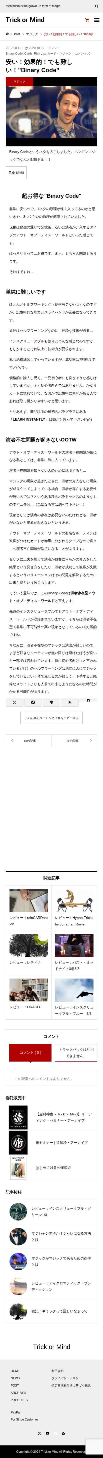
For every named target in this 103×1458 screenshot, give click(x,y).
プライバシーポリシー (67, 1378)
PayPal (15, 1412)
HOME (15, 1371)
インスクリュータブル (26, 341)
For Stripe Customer (24, 1419)
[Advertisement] (51, 809)
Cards (28, 53)
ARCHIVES (18, 1393)
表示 (20, 173)
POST (15, 1385)
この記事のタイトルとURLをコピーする (51, 718)
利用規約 (58, 1371)
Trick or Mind (25, 20)
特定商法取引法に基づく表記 (71, 1385)
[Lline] (51, 703)
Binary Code (14, 53)
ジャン (52, 48)
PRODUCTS (19, 1400)
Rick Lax (40, 53)
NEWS (15, 1378)
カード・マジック (59, 53)
